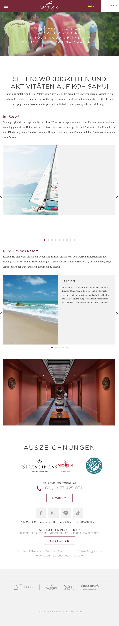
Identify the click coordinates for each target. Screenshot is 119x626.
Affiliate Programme (89, 551)
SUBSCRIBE (59, 540)
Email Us (59, 497)
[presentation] (116, 196)
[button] (44, 240)
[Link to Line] (66, 513)
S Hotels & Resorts (29, 551)
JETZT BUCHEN (109, 6)
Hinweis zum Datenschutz (52, 555)
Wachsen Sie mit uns (58, 551)
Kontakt (78, 555)
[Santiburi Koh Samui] (49, 6)
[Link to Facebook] (41, 513)
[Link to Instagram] (53, 513)
